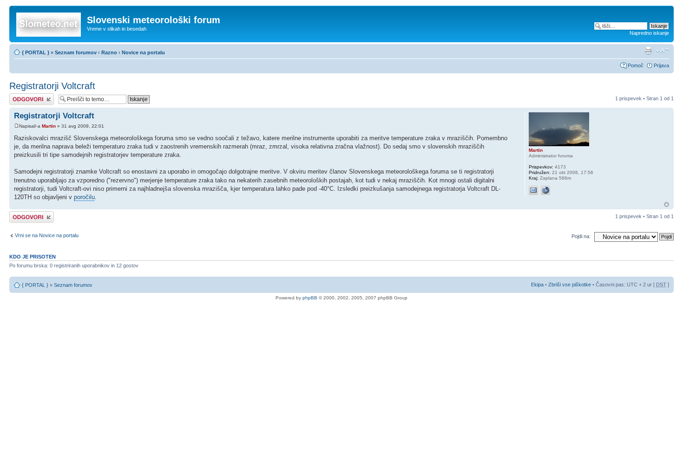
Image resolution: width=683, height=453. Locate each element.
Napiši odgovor (26, 96)
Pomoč (636, 65)
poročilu (84, 197)
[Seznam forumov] (49, 23)
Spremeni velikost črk (662, 50)
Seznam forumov (76, 52)
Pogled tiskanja (648, 50)
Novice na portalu (143, 52)
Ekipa (537, 284)
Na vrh (666, 204)
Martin (49, 126)
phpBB (309, 297)
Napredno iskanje (649, 33)
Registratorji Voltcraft (52, 86)
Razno (109, 52)
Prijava (661, 65)
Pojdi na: (581, 236)
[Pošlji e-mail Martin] (533, 190)
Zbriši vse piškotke (570, 284)
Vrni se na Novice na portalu (47, 235)
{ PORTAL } (35, 52)
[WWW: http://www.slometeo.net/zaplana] (545, 190)
